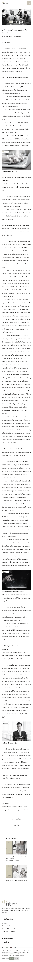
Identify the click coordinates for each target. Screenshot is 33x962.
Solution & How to (7, 36)
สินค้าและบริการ (9, 919)
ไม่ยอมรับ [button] (16, 958)
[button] (16, 919)
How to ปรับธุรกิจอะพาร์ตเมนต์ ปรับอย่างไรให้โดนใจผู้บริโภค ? (16, 857)
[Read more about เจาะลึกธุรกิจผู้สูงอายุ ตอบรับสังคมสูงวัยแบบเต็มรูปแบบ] (16, 871)
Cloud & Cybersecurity (9, 929)
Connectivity (6, 923)
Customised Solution (8, 932)
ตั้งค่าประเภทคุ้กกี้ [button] (5, 958)
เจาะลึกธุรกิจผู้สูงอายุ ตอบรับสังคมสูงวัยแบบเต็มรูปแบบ (16, 881)
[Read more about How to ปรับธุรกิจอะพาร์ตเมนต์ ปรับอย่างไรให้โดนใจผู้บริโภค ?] (16, 848)
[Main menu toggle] (29, 3)
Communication (7, 926)
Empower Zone (8, 938)
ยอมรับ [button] (11, 958)
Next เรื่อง (16, 825)
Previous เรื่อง (16, 819)
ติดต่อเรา (6, 942)
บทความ (7, 860)
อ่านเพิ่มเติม (22, 955)
